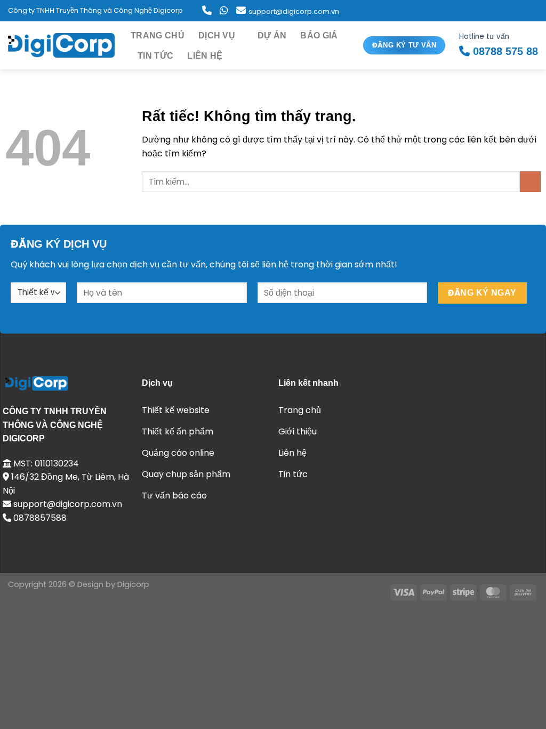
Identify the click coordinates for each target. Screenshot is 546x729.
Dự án (272, 35)
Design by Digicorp (113, 584)
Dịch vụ (216, 35)
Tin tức (155, 55)
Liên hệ (204, 55)
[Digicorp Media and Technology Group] (61, 45)
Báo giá (319, 35)
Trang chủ (157, 35)
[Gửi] (530, 181)
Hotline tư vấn (498, 44)
